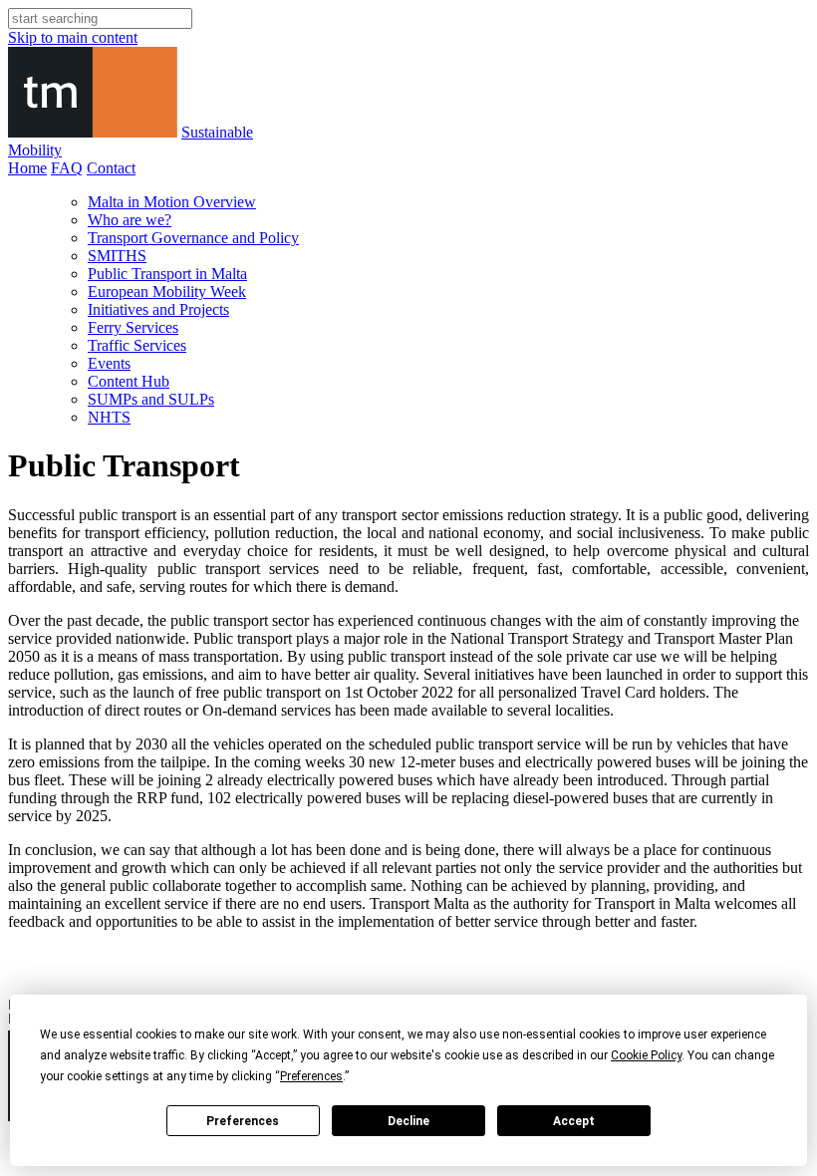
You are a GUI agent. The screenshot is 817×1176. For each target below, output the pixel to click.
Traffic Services (137, 345)
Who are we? (129, 219)
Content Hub (128, 381)
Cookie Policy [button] (646, 1055)
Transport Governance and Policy (193, 237)
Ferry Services (133, 327)
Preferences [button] (311, 1076)
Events (109, 363)
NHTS (109, 417)
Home (27, 167)
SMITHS (117, 255)
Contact (111, 167)
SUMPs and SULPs (151, 399)
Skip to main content (72, 37)
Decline (408, 1121)
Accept (574, 1121)
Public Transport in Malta (167, 273)
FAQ (67, 167)
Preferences (242, 1121)
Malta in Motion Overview (172, 201)
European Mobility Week (167, 291)
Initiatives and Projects (158, 309)
